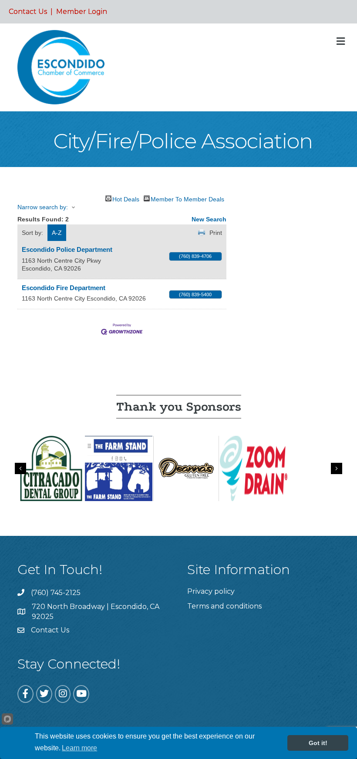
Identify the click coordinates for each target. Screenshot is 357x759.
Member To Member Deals (187, 198)
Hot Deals (125, 198)
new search (209, 219)
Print (215, 232)
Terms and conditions (224, 606)
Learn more (79, 748)
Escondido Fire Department (63, 287)
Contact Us (28, 11)
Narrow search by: (42, 207)
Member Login (81, 11)
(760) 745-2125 (56, 592)
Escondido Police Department (67, 249)
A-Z (57, 232)
